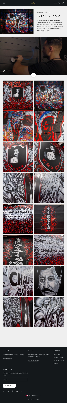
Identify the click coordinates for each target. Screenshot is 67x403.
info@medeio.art (7, 358)
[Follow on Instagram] (13, 391)
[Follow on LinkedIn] (22, 391)
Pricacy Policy (57, 354)
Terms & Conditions (58, 360)
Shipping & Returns (58, 357)
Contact (55, 363)
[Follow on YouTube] (17, 391)
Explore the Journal (33, 360)
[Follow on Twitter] (8, 391)
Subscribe (9, 385)
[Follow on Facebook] (4, 391)
